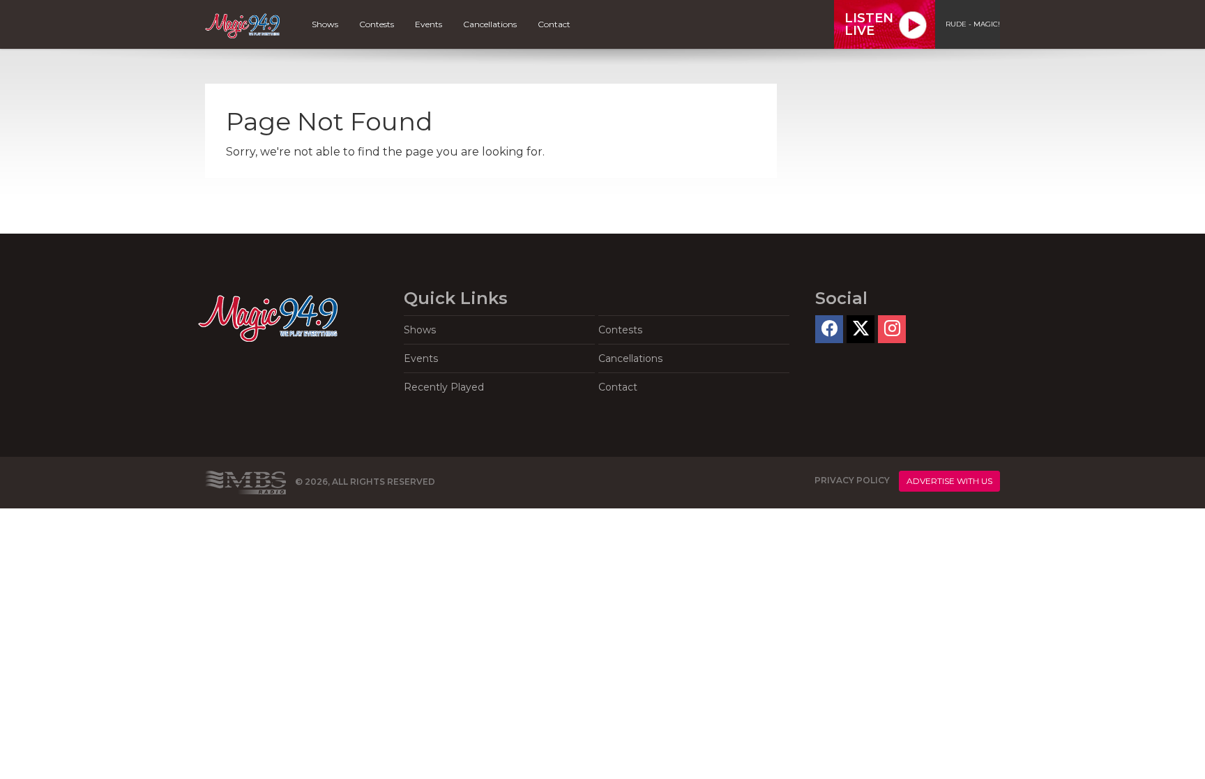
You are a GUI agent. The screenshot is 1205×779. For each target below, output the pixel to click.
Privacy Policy (852, 480)
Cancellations (490, 24)
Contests (376, 24)
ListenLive (868, 24)
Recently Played (444, 387)
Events (428, 24)
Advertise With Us (949, 481)
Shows (325, 24)
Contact (554, 24)
